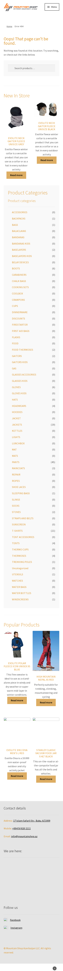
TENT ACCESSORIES (23, 537)
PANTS (15, 462)
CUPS (15, 306)
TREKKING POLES (22, 562)
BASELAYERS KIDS (22, 256)
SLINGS (16, 499)
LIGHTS (16, 437)
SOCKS (15, 505)
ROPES (16, 480)
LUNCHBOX (18, 443)
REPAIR (16, 474)
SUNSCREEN (19, 524)
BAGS (15, 224)
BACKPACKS (18, 218)
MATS (15, 455)
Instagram (16, 927)
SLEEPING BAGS (21, 493)
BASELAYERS (19, 249)
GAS (14, 368)
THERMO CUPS (20, 549)
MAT (14, 449)
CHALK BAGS (19, 281)
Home (9, 26)
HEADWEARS (19, 405)
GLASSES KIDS (19, 380)
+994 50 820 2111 (21, 828)
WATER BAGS (19, 587)
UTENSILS (17, 574)
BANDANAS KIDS (21, 243)
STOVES (16, 512)
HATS (15, 399)
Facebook (15, 920)
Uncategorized (20, 568)
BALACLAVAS (19, 231)
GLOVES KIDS (19, 393)
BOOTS (16, 268)
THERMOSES (19, 555)
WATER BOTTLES (21, 593)
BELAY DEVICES (20, 262)
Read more (16, 175)
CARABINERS (19, 274)
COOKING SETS (20, 287)
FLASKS (16, 337)
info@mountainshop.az (24, 836)
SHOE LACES (19, 487)
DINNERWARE (20, 312)
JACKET (16, 418)
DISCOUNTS (18, 318)
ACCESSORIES (19, 212)
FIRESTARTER (20, 324)
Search (31, 968)
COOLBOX (17, 293)
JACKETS (17, 424)
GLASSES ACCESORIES (24, 374)
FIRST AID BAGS (20, 331)
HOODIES (17, 412)
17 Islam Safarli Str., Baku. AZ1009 (31, 820)
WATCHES (17, 580)
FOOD (15, 343)
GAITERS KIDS (20, 362)
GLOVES (16, 387)
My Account (10, 968)
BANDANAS (18, 237)
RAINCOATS (18, 468)
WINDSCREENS (20, 599)
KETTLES (17, 430)
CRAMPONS (18, 299)
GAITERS (17, 356)
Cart (48, 967)
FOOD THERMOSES (22, 349)
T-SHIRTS (17, 530)
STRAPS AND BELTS (22, 518)
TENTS (16, 543)
